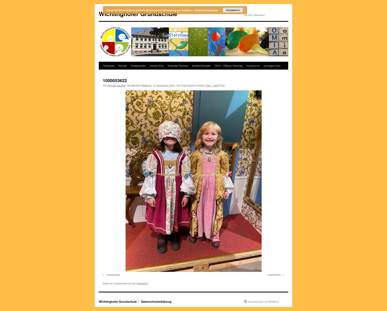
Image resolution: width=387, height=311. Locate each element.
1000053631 (274, 275)
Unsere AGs (156, 66)
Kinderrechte (138, 66)
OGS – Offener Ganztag (228, 66)
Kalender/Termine (178, 66)
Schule (123, 66)
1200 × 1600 (212, 85)
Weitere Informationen (206, 10)
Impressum (253, 66)
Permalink (142, 283)
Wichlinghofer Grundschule (118, 302)
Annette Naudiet (116, 85)
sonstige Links (272, 66)
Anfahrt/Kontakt (201, 66)
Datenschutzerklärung (156, 302)
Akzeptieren (233, 10)
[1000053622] (193, 181)
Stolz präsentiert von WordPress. (264, 301)
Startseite (108, 66)
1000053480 (113, 275)
